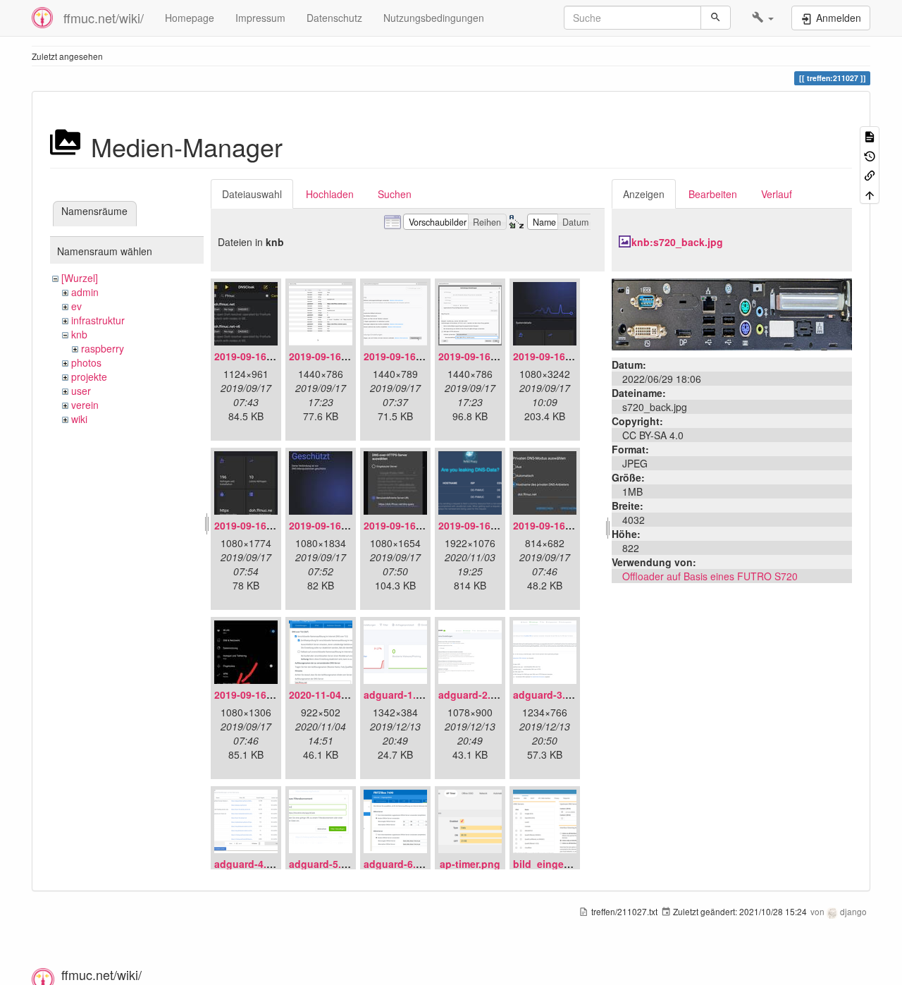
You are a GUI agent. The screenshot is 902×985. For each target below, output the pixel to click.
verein (85, 405)
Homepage (189, 18)
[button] (762, 17)
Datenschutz (334, 18)
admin (85, 292)
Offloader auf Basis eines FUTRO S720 (710, 576)
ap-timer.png (470, 864)
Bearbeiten (712, 194)
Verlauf (776, 194)
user (81, 391)
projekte (89, 376)
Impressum (260, 18)
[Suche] (715, 18)
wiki (79, 419)
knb (79, 334)
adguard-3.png (548, 694)
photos (86, 362)
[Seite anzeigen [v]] (869, 136)
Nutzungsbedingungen (433, 18)
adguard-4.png (249, 864)
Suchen (395, 194)
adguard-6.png (399, 864)
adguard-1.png (399, 694)
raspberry (102, 348)
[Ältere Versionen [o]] (869, 155)
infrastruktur (98, 320)
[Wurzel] (79, 278)
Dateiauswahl (252, 194)
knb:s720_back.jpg (677, 242)
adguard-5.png (324, 864)
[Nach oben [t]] (869, 193)
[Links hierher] (869, 174)
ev (76, 306)
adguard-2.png (473, 694)
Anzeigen (644, 194)
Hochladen (330, 194)
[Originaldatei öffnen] (732, 313)
